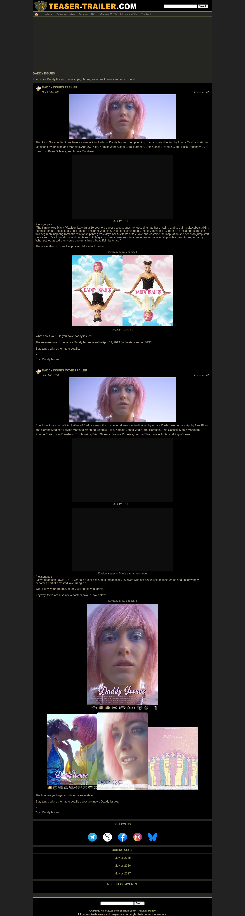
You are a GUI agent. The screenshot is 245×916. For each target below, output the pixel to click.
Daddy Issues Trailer (59, 87)
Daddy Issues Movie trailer (64, 370)
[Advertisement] (122, 45)
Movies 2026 (108, 14)
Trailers (47, 14)
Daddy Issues (50, 359)
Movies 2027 (128, 14)
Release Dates (65, 14)
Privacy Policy (147, 910)
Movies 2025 (87, 14)
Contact (146, 14)
